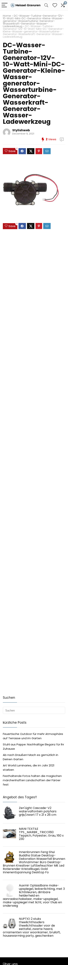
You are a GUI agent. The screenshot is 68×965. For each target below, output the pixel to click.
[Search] (46, 5)
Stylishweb (21, 130)
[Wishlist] (55, 5)
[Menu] (4, 5)
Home (7, 16)
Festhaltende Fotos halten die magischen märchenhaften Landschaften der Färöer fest (32, 780)
